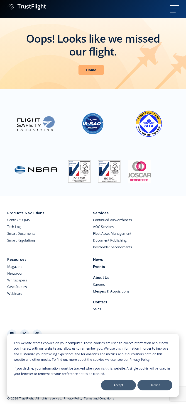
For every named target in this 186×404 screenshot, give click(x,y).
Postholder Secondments (112, 247)
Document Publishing (110, 240)
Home (91, 70)
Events (99, 266)
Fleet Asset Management (112, 233)
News (98, 259)
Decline (154, 385)
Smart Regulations (21, 240)
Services (101, 213)
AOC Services (103, 226)
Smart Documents (21, 233)
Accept (118, 385)
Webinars (14, 293)
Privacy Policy (73, 398)
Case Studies (17, 286)
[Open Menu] (174, 8)
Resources (17, 259)
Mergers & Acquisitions (111, 291)
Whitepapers (17, 280)
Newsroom (15, 273)
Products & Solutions (25, 213)
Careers (99, 284)
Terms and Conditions (99, 398)
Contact (100, 302)
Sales (97, 309)
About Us (101, 277)
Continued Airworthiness (112, 220)
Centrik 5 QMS (18, 220)
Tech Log (14, 226)
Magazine (14, 266)
